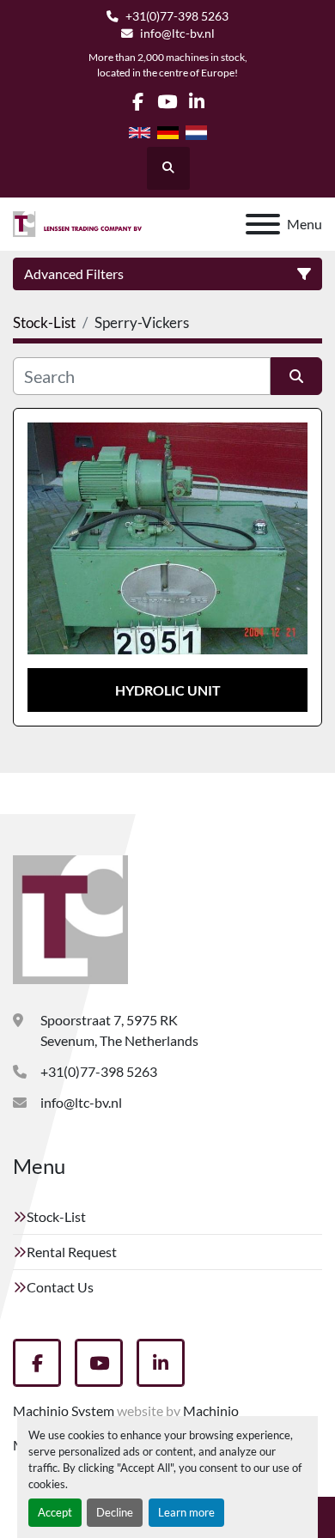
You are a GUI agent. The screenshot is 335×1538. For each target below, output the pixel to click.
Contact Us (60, 1287)
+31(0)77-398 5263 (176, 16)
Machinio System (63, 1410)
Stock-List (56, 1216)
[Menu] (263, 224)
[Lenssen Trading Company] (70, 917)
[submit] (296, 376)
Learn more (186, 1512)
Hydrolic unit (168, 690)
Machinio (211, 1410)
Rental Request (72, 1251)
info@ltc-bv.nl (177, 33)
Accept (55, 1512)
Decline (114, 1512)
